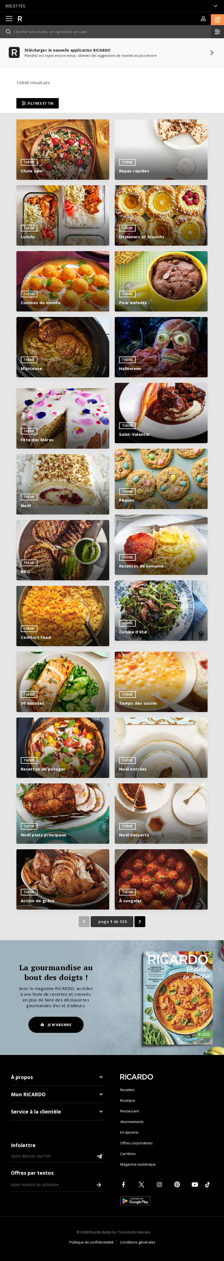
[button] (217, 19)
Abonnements (132, 1121)
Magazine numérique (138, 1164)
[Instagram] (160, 1184)
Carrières (128, 1153)
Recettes (127, 1089)
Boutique (127, 1100)
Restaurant (129, 1111)
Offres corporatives (136, 1143)
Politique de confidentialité (91, 1242)
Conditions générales (137, 1242)
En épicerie (129, 1132)
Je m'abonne (60, 1024)
